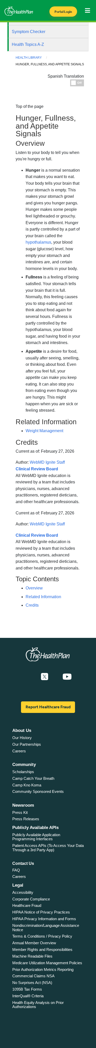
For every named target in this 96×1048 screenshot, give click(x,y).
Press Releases (25, 819)
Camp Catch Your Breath (33, 778)
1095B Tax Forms (27, 989)
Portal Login (63, 12)
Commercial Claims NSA (33, 976)
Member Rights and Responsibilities (42, 949)
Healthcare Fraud (26, 905)
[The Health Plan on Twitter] (44, 677)
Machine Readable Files (32, 956)
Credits (32, 605)
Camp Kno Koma (26, 785)
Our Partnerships (26, 744)
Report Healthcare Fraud (48, 706)
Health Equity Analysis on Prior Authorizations (38, 1004)
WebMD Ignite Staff (47, 524)
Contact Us (23, 863)
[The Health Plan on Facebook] (31, 677)
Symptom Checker (28, 31)
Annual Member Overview (34, 943)
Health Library (29, 57)
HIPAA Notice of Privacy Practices (41, 912)
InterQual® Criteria (28, 996)
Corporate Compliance (31, 899)
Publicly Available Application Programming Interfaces (36, 837)
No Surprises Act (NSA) (32, 982)
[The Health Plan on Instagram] (55, 677)
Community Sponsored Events (38, 791)
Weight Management (44, 431)
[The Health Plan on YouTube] (67, 677)
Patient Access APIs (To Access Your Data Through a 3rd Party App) (48, 847)
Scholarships (23, 772)
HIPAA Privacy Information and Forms (44, 919)
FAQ (16, 870)
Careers (19, 751)
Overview (34, 588)
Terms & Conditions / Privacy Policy (42, 936)
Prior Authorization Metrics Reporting (42, 969)
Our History (22, 737)
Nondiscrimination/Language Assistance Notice (45, 927)
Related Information (43, 597)
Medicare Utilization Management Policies (47, 963)
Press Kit (20, 812)
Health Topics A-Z (28, 44)
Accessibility (22, 892)
